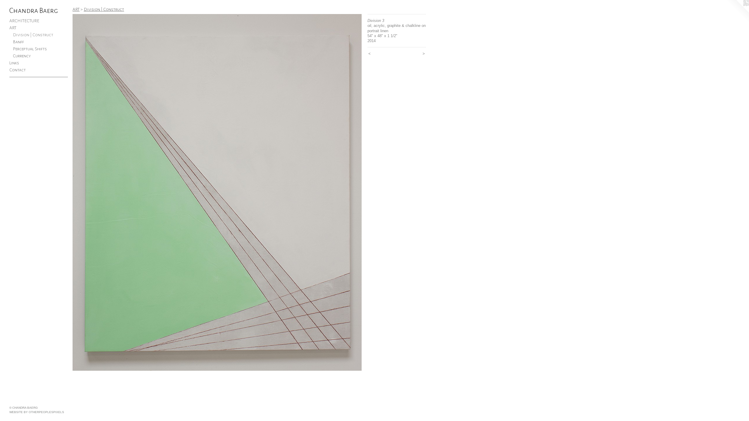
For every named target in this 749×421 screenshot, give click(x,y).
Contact (17, 70)
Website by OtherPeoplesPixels (36, 412)
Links (14, 63)
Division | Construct (33, 34)
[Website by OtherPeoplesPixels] (737, 11)
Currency (22, 56)
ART (12, 27)
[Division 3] (217, 192)
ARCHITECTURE (24, 20)
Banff (18, 41)
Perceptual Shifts (30, 48)
